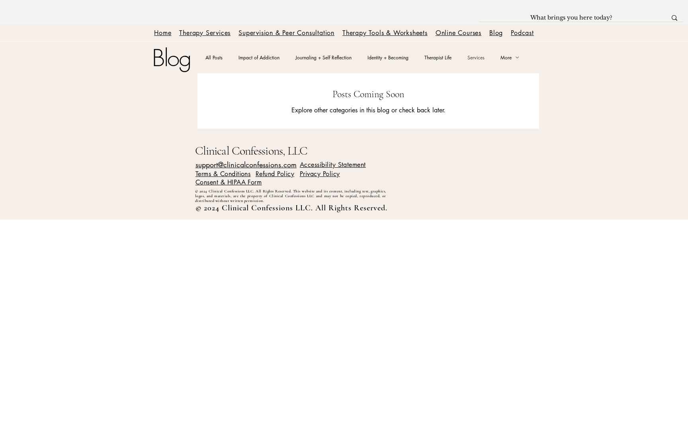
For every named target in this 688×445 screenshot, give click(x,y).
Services (476, 58)
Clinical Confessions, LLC (251, 150)
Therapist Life (438, 58)
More (506, 58)
